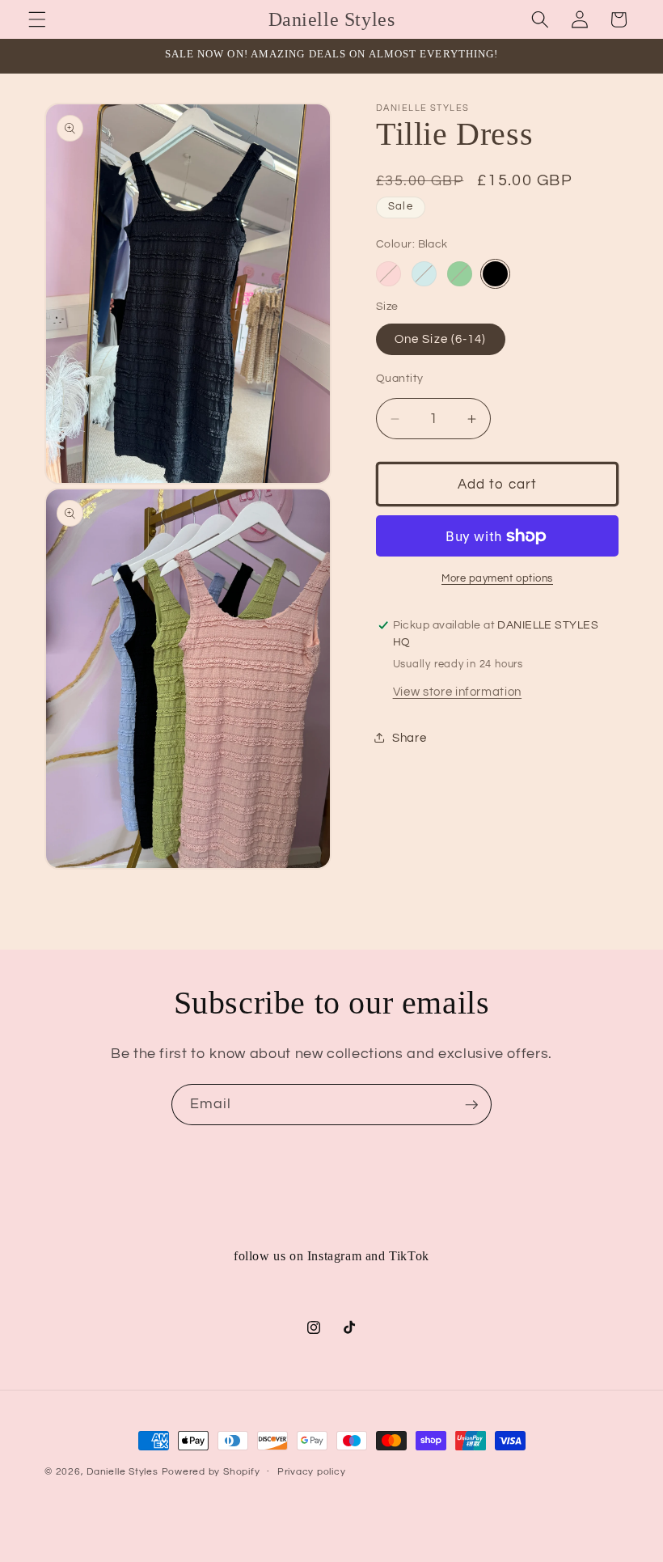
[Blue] (424, 273)
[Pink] (388, 273)
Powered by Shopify (211, 1472)
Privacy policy (311, 1472)
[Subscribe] (471, 1105)
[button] (37, 19)
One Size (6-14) (441, 338)
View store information (457, 691)
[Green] (459, 273)
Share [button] (409, 737)
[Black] (495, 273)
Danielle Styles (122, 1472)
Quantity (400, 378)
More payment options (497, 578)
